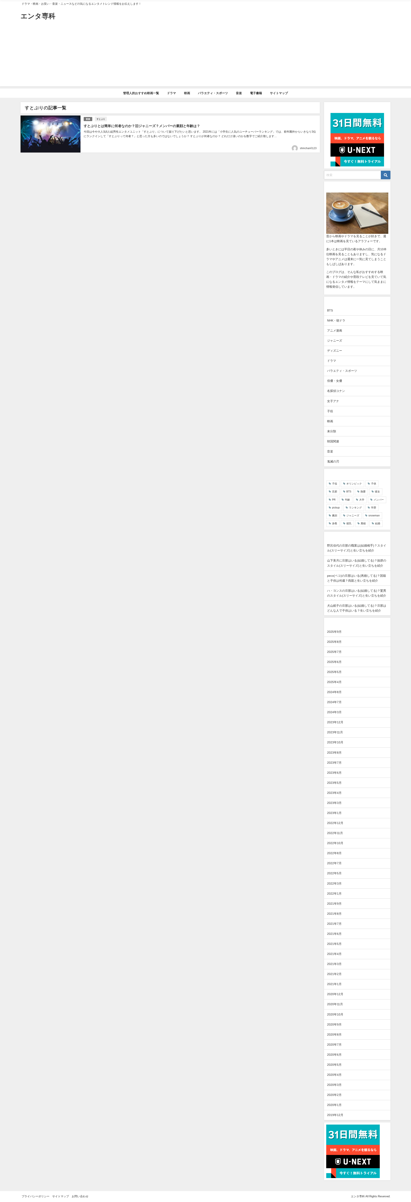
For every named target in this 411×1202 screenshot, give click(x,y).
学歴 (373, 507)
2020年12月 (335, 994)
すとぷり (101, 119)
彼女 (377, 491)
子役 (330, 411)
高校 (363, 523)
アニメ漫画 (334, 330)
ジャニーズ (334, 340)
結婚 (377, 523)
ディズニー (334, 350)
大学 (361, 499)
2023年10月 (335, 742)
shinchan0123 (308, 148)
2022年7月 (334, 863)
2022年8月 (334, 853)
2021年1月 (334, 984)
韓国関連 (333, 441)
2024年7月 (334, 702)
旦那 (334, 491)
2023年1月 (334, 812)
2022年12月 (335, 822)
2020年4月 (334, 1074)
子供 (373, 483)
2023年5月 (334, 782)
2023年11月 (335, 732)
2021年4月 (334, 953)
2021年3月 (334, 963)
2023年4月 (334, 792)
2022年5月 (334, 873)
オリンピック (354, 483)
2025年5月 (334, 671)
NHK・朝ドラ (336, 320)
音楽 (239, 93)
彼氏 (348, 523)
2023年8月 (334, 752)
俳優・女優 (334, 380)
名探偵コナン (336, 390)
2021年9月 (334, 903)
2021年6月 (334, 933)
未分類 (331, 431)
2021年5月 (334, 943)
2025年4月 (334, 681)
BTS (330, 310)
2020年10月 (335, 1014)
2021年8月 (334, 913)
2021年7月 (334, 923)
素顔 (334, 515)
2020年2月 (334, 1094)
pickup (336, 507)
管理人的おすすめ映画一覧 (141, 93)
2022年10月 (335, 843)
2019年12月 (335, 1114)
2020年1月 (334, 1104)
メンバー (379, 499)
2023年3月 (334, 802)
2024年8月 (334, 692)
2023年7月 (334, 762)
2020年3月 (334, 1084)
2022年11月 (335, 832)
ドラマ (171, 93)
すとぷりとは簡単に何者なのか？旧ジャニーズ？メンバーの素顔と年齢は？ (142, 125)
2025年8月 (334, 641)
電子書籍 (256, 93)
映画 (187, 93)
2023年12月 (335, 722)
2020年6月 (334, 1054)
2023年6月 (334, 772)
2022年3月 (334, 883)
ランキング (355, 507)
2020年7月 (334, 1044)
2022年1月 (334, 893)
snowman (374, 515)
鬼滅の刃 (333, 461)
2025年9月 (334, 631)
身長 (334, 523)
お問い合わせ (80, 1196)
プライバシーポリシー (35, 1196)
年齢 (347, 499)
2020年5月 (334, 1064)
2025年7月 (334, 651)
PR (334, 499)
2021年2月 (334, 973)
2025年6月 (334, 661)
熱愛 (363, 491)
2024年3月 (334, 712)
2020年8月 (334, 1034)
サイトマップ (279, 93)
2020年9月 (334, 1024)
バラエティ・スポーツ (213, 93)
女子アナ (333, 401)
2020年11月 (335, 1004)
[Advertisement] (205, 56)
